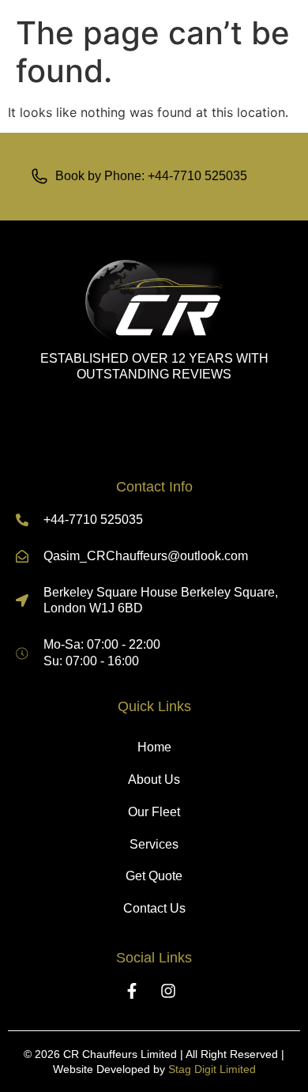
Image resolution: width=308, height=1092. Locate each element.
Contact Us (154, 908)
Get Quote (154, 876)
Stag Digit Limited (212, 1069)
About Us (154, 779)
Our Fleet (154, 812)
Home (154, 747)
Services (154, 844)
